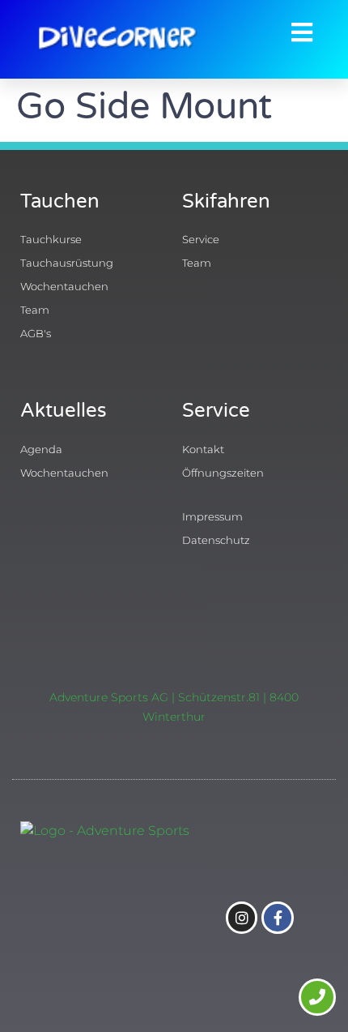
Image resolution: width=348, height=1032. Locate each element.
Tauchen (60, 201)
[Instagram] (242, 917)
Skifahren (226, 201)
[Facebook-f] (277, 917)
